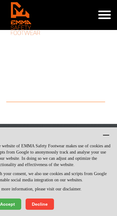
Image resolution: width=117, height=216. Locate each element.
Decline (40, 204)
